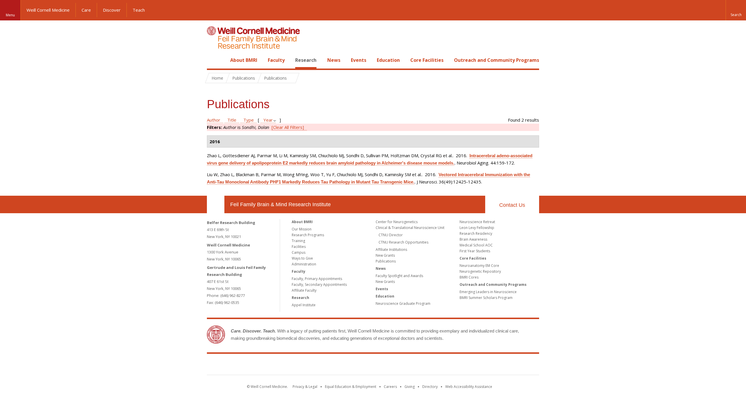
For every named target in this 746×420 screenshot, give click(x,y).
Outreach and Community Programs (496, 60)
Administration (304, 264)
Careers (390, 386)
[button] (736, 10)
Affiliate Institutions (391, 249)
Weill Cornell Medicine (48, 10)
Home (213, 60)
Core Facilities (427, 60)
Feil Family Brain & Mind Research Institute (280, 204)
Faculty (276, 60)
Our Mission (302, 229)
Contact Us (512, 205)
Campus (298, 252)
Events (358, 60)
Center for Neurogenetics (397, 221)
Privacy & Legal (305, 386)
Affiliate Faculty (304, 290)
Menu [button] (10, 15)
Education (388, 60)
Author (213, 120)
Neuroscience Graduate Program (403, 303)
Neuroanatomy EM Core (479, 265)
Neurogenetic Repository (480, 271)
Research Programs (308, 234)
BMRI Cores (469, 277)
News (333, 60)
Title (231, 120)
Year (268, 120)
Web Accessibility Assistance (468, 386)
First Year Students (475, 251)
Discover (112, 10)
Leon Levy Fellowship (477, 227)
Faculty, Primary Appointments (317, 278)
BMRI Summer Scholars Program (486, 297)
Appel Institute (304, 304)
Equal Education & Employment (350, 386)
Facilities (299, 246)
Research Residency (476, 233)
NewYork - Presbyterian (421, 365)
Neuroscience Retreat (477, 221)
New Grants (385, 255)
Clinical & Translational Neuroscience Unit (410, 227)
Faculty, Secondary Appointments (319, 284)
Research (305, 60)
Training (298, 240)
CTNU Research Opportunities (403, 242)
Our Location (215, 204)
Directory (430, 386)
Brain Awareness (473, 239)
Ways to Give (302, 258)
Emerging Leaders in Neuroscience (488, 291)
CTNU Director (391, 234)
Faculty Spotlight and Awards (399, 275)
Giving (409, 386)
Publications (386, 261)
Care (86, 10)
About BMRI (243, 60)
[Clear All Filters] (288, 127)
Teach (139, 10)
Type (248, 120)
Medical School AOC (476, 245)
